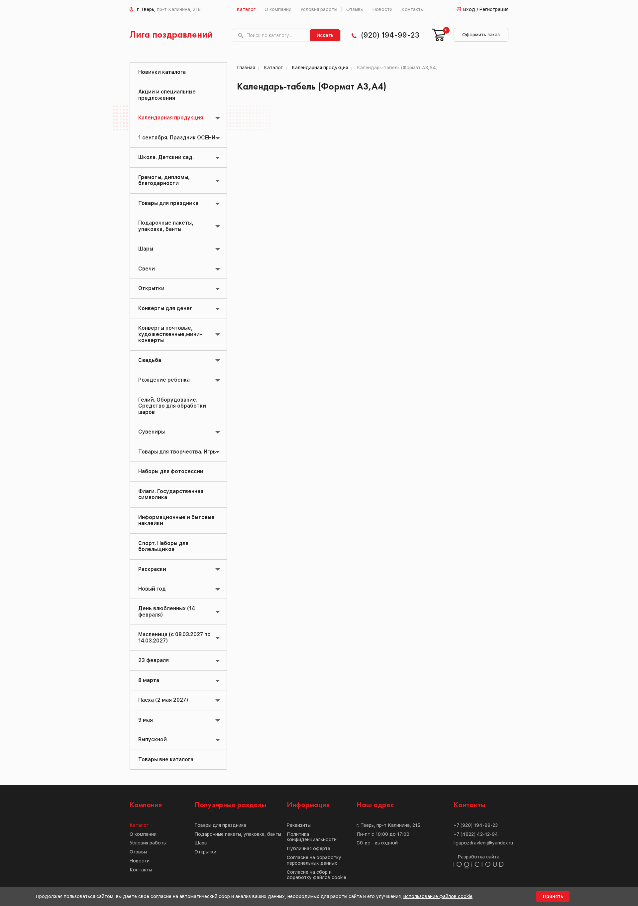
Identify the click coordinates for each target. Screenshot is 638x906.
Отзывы (355, 9)
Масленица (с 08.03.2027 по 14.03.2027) (174, 637)
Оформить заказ (481, 34)
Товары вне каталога (165, 759)
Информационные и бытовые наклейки (176, 520)
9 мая (145, 720)
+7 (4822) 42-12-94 (476, 834)
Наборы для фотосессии (170, 471)
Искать (325, 35)
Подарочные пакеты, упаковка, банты (165, 226)
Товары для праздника (168, 203)
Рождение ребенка (164, 380)
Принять (553, 896)
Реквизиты (299, 825)
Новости (382, 9)
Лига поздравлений (171, 35)
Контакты (412, 9)
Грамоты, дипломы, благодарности (164, 180)
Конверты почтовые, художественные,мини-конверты (170, 334)
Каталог (246, 9)
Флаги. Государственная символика (170, 494)
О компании (278, 9)
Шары (145, 249)
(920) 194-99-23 (390, 35)
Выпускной (152, 739)
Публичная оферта (308, 848)
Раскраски (152, 569)
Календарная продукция (170, 117)
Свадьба (149, 360)
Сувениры (151, 432)
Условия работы (318, 9)
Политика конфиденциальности (312, 836)
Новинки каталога (162, 72)
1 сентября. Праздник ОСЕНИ (176, 137)
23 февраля (153, 660)
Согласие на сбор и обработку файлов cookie (316, 874)
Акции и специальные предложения (167, 95)
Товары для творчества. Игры (177, 452)
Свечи (146, 269)
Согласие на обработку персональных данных (314, 860)
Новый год (152, 589)
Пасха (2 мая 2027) (163, 700)
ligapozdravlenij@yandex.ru (483, 842)
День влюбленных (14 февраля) (166, 611)
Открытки (151, 288)
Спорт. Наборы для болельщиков (163, 546)
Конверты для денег (165, 308)
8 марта (148, 680)
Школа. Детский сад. (166, 157)
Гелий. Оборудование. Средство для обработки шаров (172, 406)
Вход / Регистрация (485, 9)
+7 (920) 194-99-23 (476, 825)
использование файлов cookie (438, 896)
